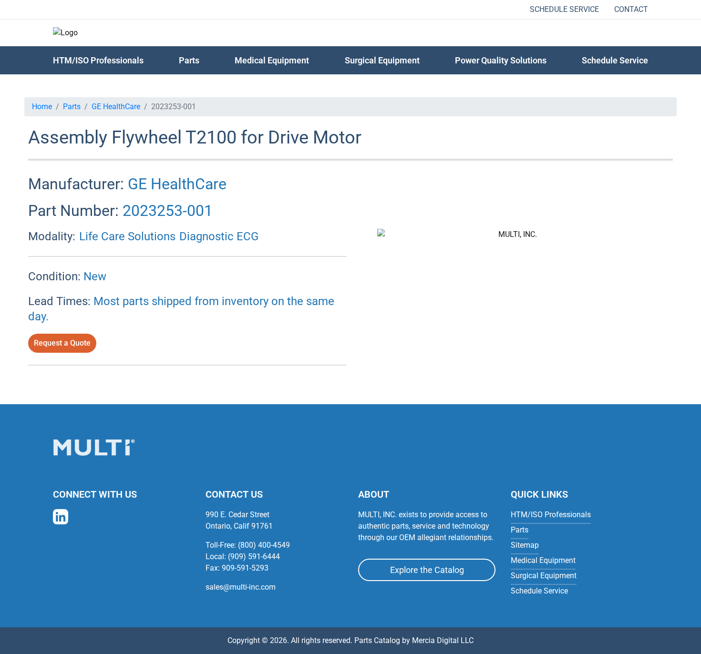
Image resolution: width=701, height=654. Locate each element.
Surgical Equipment (382, 60)
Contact (631, 9)
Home (42, 106)
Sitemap (525, 545)
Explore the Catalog (427, 570)
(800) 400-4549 (264, 545)
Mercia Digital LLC (443, 640)
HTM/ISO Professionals (98, 60)
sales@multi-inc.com (241, 587)
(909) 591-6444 (254, 556)
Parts (72, 106)
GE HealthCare (116, 106)
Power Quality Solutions (500, 60)
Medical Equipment (272, 60)
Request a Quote (62, 342)
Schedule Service (564, 9)
